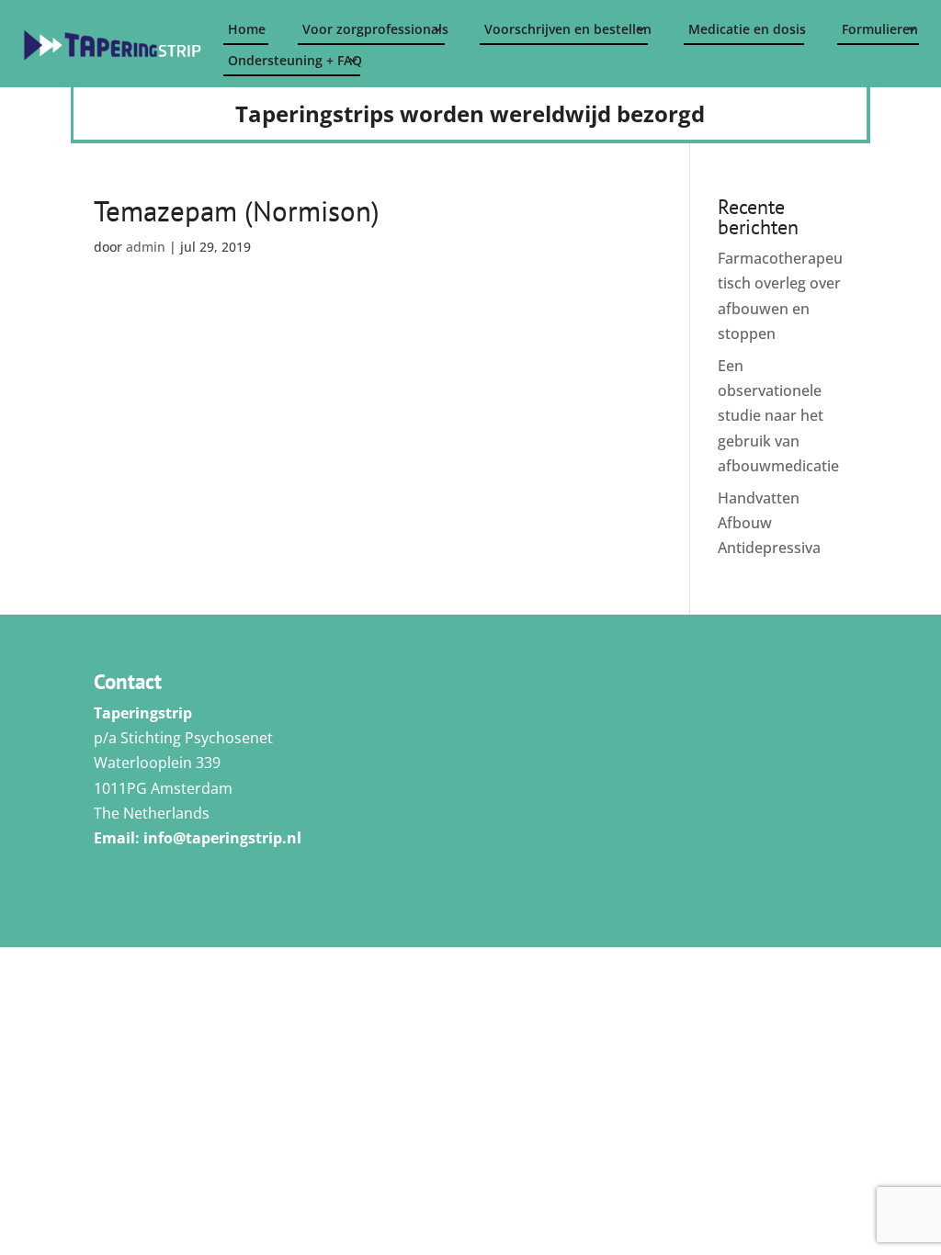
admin (145, 246)
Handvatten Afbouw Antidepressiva (769, 523)
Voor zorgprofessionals (374, 29)
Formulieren (880, 29)
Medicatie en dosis (746, 29)
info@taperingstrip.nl (222, 838)
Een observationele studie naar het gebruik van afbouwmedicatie (778, 416)
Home (247, 29)
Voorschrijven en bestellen (565, 29)
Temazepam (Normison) (237, 211)
